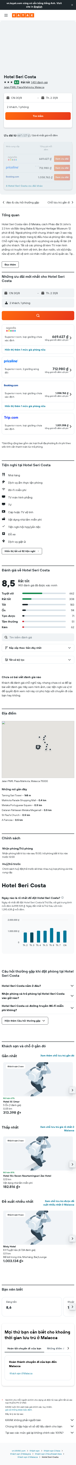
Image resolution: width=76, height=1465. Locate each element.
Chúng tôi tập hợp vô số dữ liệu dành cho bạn (33, 1426)
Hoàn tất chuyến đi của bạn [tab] (24, 1348)
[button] (72, 5)
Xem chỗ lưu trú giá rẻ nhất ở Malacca (57, 1128)
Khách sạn (35, 1450)
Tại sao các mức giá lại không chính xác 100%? (34, 1432)
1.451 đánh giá (39, 82)
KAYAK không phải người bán (23, 1420)
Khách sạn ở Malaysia (20, 1454)
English (38, 6)
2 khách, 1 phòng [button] (18, 107)
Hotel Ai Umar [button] (11, 1101)
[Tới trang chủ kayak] (23, 15)
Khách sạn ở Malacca (21, 1373)
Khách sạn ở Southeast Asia (48, 1454)
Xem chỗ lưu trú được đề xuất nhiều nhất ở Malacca (58, 1203)
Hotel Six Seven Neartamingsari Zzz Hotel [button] (27, 1175)
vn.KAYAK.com (18, 1450)
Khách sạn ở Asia (52, 1450)
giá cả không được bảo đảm (18, 1409)
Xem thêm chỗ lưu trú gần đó (57, 1055)
